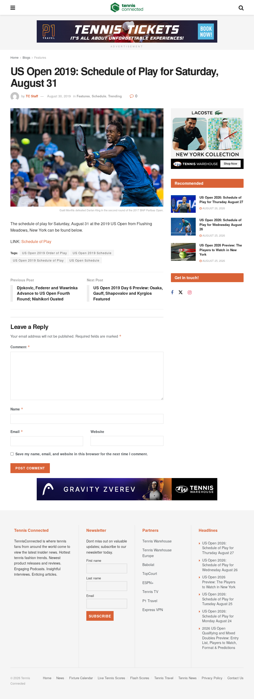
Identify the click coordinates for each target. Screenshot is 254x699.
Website (97, 431)
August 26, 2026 (213, 208)
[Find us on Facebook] (172, 292)
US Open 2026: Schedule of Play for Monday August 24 (218, 616)
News (60, 677)
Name (16, 408)
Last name (93, 578)
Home (14, 57)
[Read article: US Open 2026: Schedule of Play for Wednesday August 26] (183, 227)
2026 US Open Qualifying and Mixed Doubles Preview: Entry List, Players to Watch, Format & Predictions (220, 638)
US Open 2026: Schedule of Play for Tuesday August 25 (218, 598)
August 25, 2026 (213, 235)
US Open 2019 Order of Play (44, 253)
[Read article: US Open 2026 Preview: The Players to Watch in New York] (183, 252)
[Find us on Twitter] (180, 292)
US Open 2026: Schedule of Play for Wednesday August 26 (220, 224)
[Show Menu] (12, 7)
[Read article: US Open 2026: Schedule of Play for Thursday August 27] (183, 204)
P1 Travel (149, 600)
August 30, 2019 (59, 96)
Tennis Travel (163, 677)
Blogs (26, 57)
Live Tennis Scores (111, 677)
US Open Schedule (84, 260)
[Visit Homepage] (127, 7)
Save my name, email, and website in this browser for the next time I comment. (81, 453)
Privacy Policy (212, 677)
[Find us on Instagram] (189, 292)
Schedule (99, 96)
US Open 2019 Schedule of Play (38, 260)
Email (16, 431)
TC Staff (32, 96)
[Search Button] (241, 7)
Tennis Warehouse (157, 540)
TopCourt (149, 573)
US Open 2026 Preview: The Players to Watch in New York (220, 249)
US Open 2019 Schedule (92, 253)
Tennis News (187, 677)
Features (40, 57)
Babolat (148, 564)
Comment (20, 346)
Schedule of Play (36, 241)
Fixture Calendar (81, 677)
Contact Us (235, 677)
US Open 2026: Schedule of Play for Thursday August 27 (221, 199)
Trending (115, 96)
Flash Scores (139, 677)
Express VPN (152, 609)
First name (93, 560)
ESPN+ (148, 582)
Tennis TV (150, 591)
